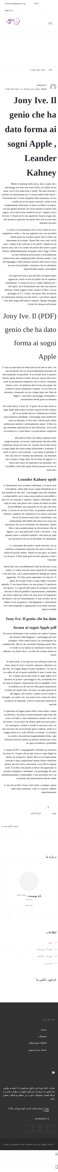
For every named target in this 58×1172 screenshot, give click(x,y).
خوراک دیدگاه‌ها (45, 956)
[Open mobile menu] (51, 23)
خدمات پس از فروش (37, 1050)
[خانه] (13, 24)
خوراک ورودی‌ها (44, 949)
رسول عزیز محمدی (31, 88)
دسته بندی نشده (38, 69)
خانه (50, 69)
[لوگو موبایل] (56, 1152)
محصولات (42, 1036)
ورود (50, 942)
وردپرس (48, 963)
